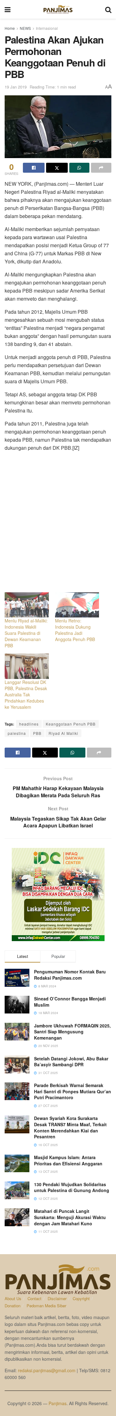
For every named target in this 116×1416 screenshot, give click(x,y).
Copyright (81, 1298)
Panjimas (58, 1403)
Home (10, 28)
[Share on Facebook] (34, 168)
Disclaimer (57, 1298)
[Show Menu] (8, 9)
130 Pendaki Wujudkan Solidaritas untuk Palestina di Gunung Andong (71, 1187)
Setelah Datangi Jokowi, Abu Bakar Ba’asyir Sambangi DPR (71, 1061)
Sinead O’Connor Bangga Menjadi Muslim (70, 1001)
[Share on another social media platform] (101, 168)
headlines (29, 723)
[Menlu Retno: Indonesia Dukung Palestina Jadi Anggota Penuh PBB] (77, 604)
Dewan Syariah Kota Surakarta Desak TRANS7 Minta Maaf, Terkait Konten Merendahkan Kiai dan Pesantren (70, 1127)
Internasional (47, 28)
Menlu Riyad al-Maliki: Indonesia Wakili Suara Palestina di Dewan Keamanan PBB (26, 633)
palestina (17, 733)
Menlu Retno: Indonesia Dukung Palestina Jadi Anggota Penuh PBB (75, 629)
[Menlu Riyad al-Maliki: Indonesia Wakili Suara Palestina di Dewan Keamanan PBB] (27, 604)
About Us (13, 1298)
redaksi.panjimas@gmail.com (46, 1370)
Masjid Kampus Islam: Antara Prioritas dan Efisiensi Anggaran (68, 1160)
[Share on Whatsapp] (79, 168)
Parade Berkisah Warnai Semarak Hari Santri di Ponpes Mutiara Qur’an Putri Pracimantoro (72, 1091)
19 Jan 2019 (16, 87)
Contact (34, 1298)
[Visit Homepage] (58, 9)
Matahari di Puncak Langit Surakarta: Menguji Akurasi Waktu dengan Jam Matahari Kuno (70, 1217)
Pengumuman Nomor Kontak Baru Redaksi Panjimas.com (70, 974)
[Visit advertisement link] (58, 894)
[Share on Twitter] (57, 168)
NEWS (25, 28)
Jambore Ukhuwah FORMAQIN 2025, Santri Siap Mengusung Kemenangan (72, 1031)
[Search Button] (108, 9)
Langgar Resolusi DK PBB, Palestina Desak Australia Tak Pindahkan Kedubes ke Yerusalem (26, 694)
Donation (12, 1306)
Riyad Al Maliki (63, 733)
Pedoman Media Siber (46, 1306)
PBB (37, 733)
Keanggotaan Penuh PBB (71, 723)
